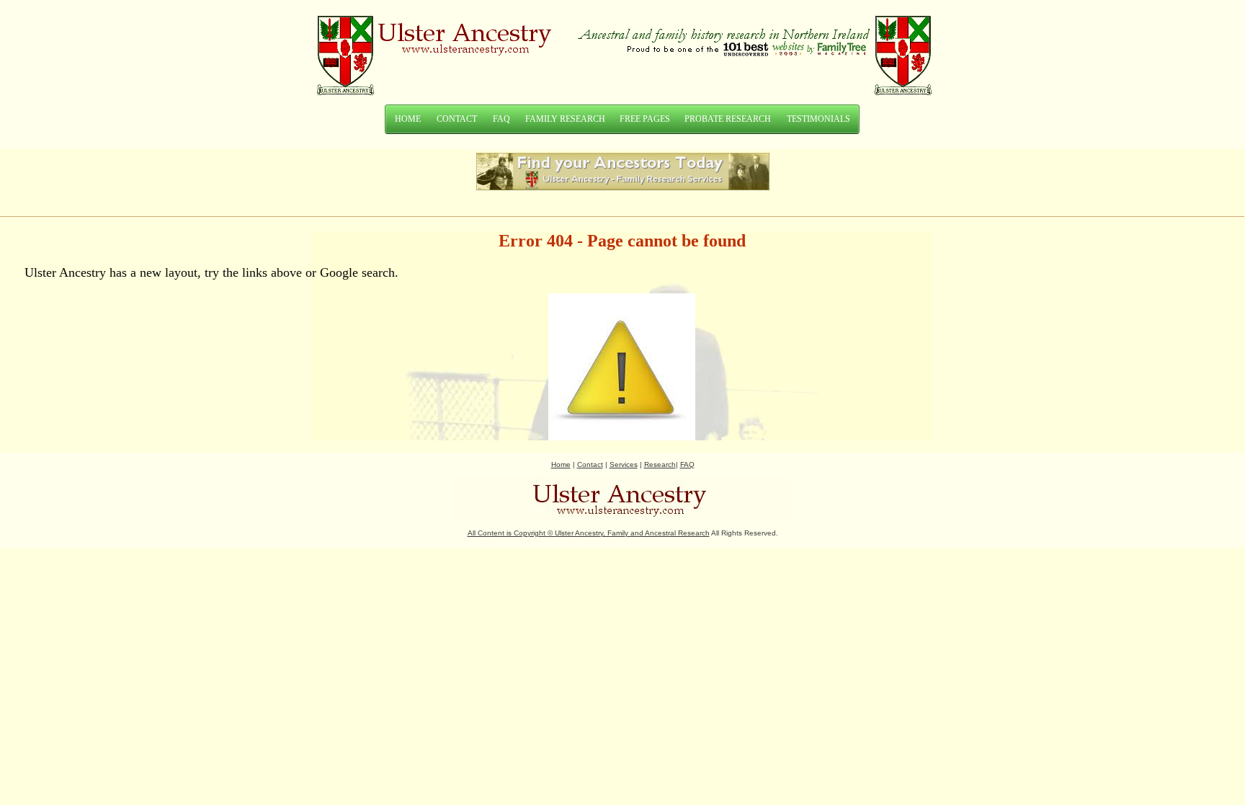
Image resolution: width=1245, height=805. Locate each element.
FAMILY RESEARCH (565, 119)
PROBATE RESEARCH (727, 119)
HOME (408, 119)
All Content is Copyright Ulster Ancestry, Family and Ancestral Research (589, 533)
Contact (590, 464)
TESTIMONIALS (818, 119)
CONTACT (457, 119)
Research (660, 464)
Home (561, 464)
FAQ (501, 119)
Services (624, 464)
